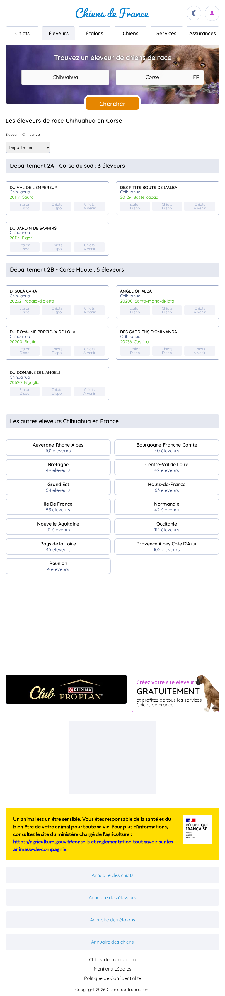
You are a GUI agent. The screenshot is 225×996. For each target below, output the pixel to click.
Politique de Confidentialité (112, 978)
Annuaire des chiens (112, 942)
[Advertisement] (112, 627)
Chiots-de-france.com (112, 959)
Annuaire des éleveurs (112, 897)
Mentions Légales (113, 969)
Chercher (112, 103)
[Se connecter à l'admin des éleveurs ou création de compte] (212, 13)
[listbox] (196, 77)
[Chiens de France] (112, 13)
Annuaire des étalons (112, 920)
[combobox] (65, 77)
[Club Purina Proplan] (66, 689)
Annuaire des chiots (113, 875)
